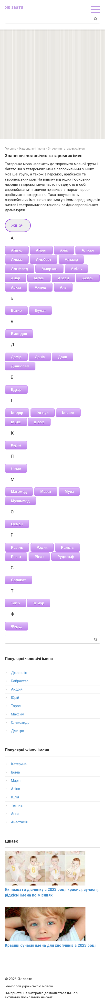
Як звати (14, 7)
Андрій (16, 689)
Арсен (63, 278)
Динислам (20, 366)
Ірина (15, 772)
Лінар (16, 468)
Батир (16, 310)
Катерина (19, 764)
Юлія (15, 797)
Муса (69, 491)
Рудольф (65, 557)
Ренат (16, 557)
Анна (15, 814)
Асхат (16, 287)
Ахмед (40, 287)
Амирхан (49, 269)
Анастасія (19, 822)
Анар (15, 278)
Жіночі (17, 225)
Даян (62, 357)
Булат (40, 310)
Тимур (38, 603)
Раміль (67, 547)
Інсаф (39, 422)
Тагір (15, 603)
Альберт (43, 259)
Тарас (16, 706)
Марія (16, 780)
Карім (16, 445)
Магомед (19, 491)
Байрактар (20, 681)
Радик (42, 547)
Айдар (16, 250)
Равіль (17, 547)
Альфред (19, 269)
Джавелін (19, 673)
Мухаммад (20, 501)
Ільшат (68, 413)
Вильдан (19, 334)
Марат (45, 491)
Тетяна (16, 805)
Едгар (16, 389)
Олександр (20, 722)
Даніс (40, 357)
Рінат (39, 557)
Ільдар (17, 413)
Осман (17, 524)
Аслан (88, 278)
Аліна (15, 789)
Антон (38, 278)
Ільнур (43, 413)
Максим (17, 714)
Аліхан (88, 250)
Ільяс (16, 422)
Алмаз (16, 259)
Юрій (15, 697)
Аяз (63, 287)
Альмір (71, 259)
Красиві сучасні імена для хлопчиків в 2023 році (50, 945)
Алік (64, 250)
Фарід (16, 626)
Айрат (41, 250)
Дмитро (17, 731)
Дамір (16, 357)
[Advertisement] (52, 84)
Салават (18, 580)
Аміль (76, 269)
